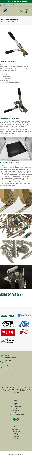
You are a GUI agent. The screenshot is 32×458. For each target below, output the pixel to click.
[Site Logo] (5, 11)
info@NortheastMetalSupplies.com (16, 414)
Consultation (16, 438)
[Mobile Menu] (29, 11)
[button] (21, 11)
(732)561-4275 (16, 410)
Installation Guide (16, 436)
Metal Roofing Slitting (16, 429)
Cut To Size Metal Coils (16, 431)
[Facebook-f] (14, 419)
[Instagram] (17, 419)
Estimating (16, 433)
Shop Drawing (16, 435)
